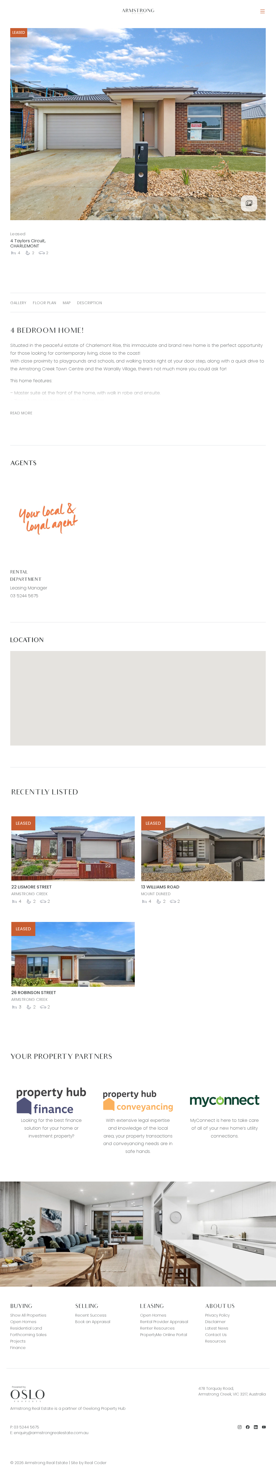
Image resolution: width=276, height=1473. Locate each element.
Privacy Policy (217, 1315)
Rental (19, 572)
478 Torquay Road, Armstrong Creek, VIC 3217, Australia (232, 1391)
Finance (18, 1347)
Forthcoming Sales (28, 1334)
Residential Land (26, 1328)
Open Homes (23, 1321)
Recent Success (90, 1315)
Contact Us (216, 1334)
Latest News (216, 1328)
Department (25, 579)
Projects (18, 1341)
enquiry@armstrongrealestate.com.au (51, 1432)
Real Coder (95, 1462)
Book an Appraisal (92, 1321)
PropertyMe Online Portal (163, 1334)
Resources (215, 1341)
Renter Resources (157, 1328)
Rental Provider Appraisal (164, 1321)
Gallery (18, 303)
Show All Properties (28, 1315)
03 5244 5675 (24, 596)
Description (89, 303)
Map (67, 303)
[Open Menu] (262, 11)
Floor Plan (44, 303)
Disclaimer (215, 1321)
